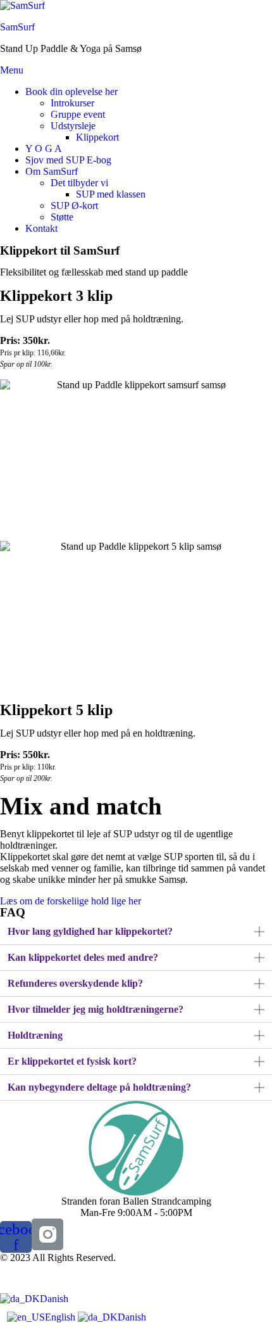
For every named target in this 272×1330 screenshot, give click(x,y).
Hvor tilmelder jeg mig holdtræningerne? (95, 1009)
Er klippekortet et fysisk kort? (72, 1061)
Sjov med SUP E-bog (68, 160)
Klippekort (97, 137)
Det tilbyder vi (79, 182)
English (61, 1317)
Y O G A (43, 148)
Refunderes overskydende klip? (75, 983)
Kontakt (41, 228)
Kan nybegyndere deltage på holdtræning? (99, 1087)
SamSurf (17, 27)
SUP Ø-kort (74, 205)
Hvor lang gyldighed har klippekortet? (90, 931)
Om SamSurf (51, 171)
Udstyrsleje (73, 125)
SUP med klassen (110, 194)
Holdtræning (35, 1035)
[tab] (136, 932)
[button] (70, 901)
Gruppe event (78, 114)
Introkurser (72, 103)
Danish (54, 1298)
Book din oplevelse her (71, 91)
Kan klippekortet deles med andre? (83, 957)
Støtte (62, 217)
